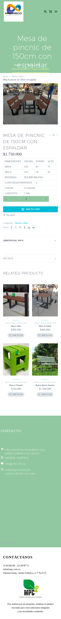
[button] (45, 11)
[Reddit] (33, 227)
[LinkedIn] (29, 227)
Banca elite (16, 326)
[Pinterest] (20, 227)
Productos (22, 323)
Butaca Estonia (16, 385)
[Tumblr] (24, 227)
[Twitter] (15, 227)
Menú (55, 11)
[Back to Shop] (53, 135)
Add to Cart (30, 209)
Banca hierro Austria (45, 385)
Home (5, 76)
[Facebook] (11, 227)
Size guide (10, 215)
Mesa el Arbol (45, 326)
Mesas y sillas (17, 76)
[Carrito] (50, 11)
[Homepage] (13, 11)
